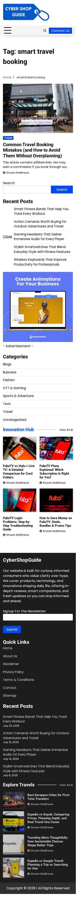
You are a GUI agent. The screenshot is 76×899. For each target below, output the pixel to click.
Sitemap (9, 695)
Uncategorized (14, 419)
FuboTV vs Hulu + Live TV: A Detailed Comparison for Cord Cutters (19, 471)
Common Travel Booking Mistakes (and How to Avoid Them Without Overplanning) (32, 150)
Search (9, 183)
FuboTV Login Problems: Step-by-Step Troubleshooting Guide (18, 523)
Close (7, 236)
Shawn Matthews (17, 172)
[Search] (45, 30)
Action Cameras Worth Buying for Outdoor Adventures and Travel (40, 224)
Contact (9, 688)
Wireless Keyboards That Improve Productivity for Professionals (40, 262)
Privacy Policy (13, 672)
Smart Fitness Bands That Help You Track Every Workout (41, 211)
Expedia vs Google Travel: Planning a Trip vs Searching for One (47, 864)
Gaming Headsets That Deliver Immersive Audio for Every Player (39, 236)
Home (7, 648)
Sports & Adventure (18, 396)
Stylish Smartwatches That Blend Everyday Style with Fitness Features (42, 249)
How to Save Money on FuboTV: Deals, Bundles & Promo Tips (56, 522)
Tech (7, 404)
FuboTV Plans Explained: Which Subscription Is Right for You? (54, 471)
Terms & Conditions (18, 680)
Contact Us (60, 30)
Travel (8, 138)
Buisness (9, 372)
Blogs (7, 364)
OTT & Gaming (14, 388)
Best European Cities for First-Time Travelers (48, 797)
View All (64, 430)
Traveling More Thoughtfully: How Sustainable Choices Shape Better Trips (47, 841)
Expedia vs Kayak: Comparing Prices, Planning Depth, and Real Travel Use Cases (48, 818)
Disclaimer (11, 664)
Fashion (9, 380)
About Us (10, 656)
